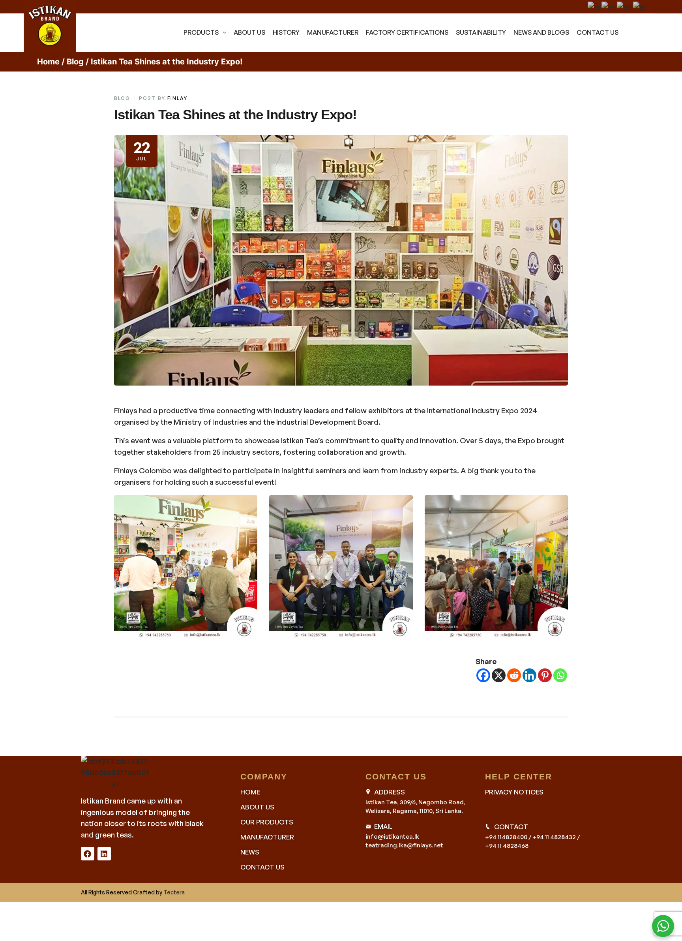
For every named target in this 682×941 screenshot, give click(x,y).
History (286, 32)
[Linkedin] (529, 675)
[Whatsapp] (560, 675)
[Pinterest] (545, 675)
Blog (75, 61)
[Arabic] (594, 5)
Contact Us (597, 32)
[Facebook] (483, 675)
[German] (625, 5)
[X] (499, 675)
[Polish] (639, 5)
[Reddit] (514, 675)
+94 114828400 (506, 837)
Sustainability (481, 32)
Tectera (174, 892)
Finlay (177, 98)
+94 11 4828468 (506, 845)
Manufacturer (332, 32)
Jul (141, 149)
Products (201, 32)
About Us (249, 32)
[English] (609, 5)
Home (48, 61)
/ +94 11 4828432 (552, 837)
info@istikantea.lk (392, 836)
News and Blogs (541, 32)
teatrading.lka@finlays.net (404, 845)
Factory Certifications (407, 32)
